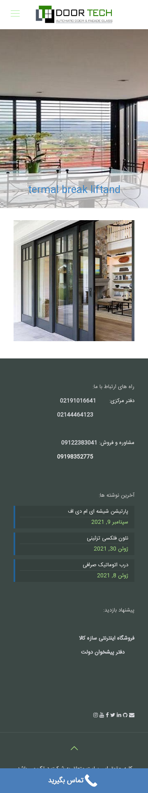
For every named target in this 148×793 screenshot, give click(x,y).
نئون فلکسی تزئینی (107, 539)
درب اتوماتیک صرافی (105, 565)
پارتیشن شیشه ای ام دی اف (98, 512)
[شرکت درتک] (74, 14)
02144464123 (75, 414)
